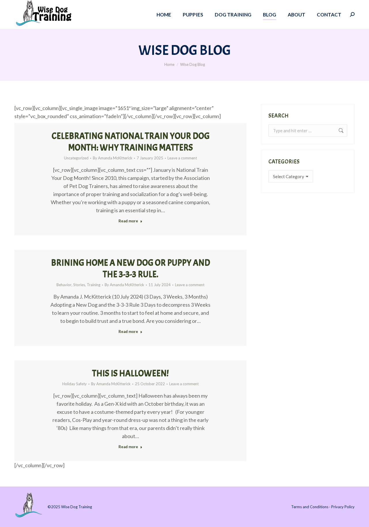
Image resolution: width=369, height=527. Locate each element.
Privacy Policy (343, 506)
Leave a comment (182, 158)
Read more (128, 221)
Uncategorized (76, 158)
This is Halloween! (130, 373)
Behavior (64, 284)
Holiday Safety (74, 383)
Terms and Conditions (309, 506)
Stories (79, 284)
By (112, 158)
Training (93, 284)
